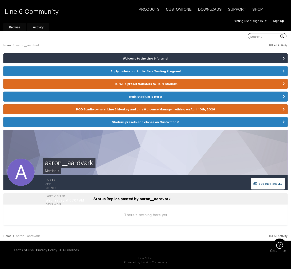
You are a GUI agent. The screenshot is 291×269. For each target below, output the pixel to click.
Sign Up (278, 20)
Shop (257, 9)
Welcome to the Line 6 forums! (145, 58)
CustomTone (179, 9)
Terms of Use (24, 250)
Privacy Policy (46, 250)
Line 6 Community (32, 11)
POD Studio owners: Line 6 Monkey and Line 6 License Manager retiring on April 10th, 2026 (145, 109)
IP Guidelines (69, 250)
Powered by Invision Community (145, 262)
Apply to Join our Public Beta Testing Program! (145, 71)
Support (237, 9)
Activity (38, 27)
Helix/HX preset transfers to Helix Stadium (145, 84)
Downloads (210, 9)
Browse (14, 27)
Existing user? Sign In (249, 21)
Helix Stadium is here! (145, 96)
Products (149, 9)
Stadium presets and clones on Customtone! (145, 122)
